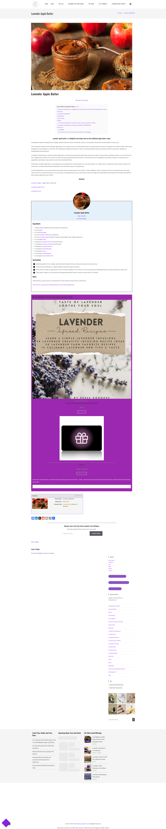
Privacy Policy (115, 588)
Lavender (83, 216)
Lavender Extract (36, 191)
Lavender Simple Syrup (37, 187)
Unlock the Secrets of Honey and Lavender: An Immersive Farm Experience (41, 760)
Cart (109, 564)
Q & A (109, 659)
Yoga (114, 462)
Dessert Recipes (112, 609)
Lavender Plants (112, 650)
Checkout (110, 562)
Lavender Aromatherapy (114, 631)
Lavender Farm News (113, 637)
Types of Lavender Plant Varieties (116, 669)
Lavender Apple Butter (129, 13)
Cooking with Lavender (114, 606)
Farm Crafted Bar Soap (116, 684)
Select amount (82, 473)
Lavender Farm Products (114, 640)
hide (77, 106)
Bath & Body (51, 462)
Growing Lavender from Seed (115, 621)
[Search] (133, 719)
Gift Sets (86, 401)
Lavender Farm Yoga (113, 643)
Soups (109, 662)
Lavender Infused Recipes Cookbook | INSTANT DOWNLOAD (81, 403)
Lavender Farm (112, 634)
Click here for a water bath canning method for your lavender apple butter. (53, 285)
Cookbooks (77, 401)
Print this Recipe (81, 218)
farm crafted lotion (116, 687)
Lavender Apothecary (104, 462)
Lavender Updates (112, 653)
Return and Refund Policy (119, 582)
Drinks (110, 612)
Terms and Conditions (117, 576)
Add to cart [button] (82, 411)
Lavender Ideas (112, 647)
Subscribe (96, 533)
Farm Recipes (111, 615)
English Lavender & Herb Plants (78, 462)
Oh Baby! (110, 462)
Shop (109, 566)
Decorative (82, 401)
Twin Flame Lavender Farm (81, 824)
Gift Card (81, 464)
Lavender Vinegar (36, 183)
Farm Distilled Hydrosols (90, 462)
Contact (110, 570)
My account (111, 560)
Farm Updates (111, 618)
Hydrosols (110, 628)
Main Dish (110, 656)
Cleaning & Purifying (58, 462)
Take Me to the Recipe (81, 100)
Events (110, 568)
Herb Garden (111, 625)
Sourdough (111, 665)
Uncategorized (112, 672)
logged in (40, 553)
